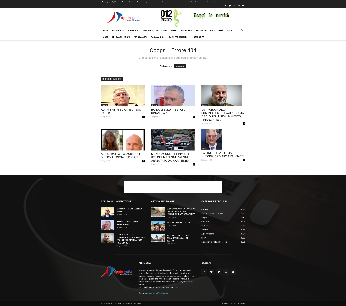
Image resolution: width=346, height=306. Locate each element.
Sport (230, 30)
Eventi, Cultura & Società (210, 30)
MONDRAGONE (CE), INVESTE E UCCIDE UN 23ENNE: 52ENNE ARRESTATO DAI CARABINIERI (171, 157)
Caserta (131, 2)
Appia (139, 2)
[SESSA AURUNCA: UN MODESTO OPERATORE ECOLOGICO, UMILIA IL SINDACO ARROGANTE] (158, 212)
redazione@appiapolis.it (159, 293)
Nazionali (161, 30)
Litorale (174, 2)
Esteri (174, 30)
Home (105, 30)
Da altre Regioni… (178, 37)
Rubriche (185, 30)
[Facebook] (225, 6)
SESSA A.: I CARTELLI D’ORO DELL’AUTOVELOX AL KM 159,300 (179, 238)
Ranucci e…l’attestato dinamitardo (168, 111)
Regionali (147, 30)
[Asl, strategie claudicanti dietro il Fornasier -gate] (123, 139)
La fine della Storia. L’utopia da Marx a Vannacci (222, 154)
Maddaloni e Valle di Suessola (190, 2)
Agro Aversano (151, 2)
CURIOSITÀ (199, 37)
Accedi (124, 2)
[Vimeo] (234, 6)
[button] (242, 30)
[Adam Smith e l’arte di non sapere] (123, 95)
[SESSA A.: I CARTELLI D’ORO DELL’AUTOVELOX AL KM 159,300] (158, 238)
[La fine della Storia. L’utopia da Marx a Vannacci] (223, 139)
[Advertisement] (173, 187)
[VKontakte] (239, 6)
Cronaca (117, 30)
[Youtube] (243, 6)
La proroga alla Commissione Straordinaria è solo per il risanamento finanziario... (222, 114)
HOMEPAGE (180, 66)
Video (105, 37)
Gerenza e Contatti (238, 303)
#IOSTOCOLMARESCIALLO (178, 222)
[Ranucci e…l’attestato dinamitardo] (173, 95)
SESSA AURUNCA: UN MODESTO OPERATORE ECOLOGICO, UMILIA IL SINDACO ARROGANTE (181, 211)
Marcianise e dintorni (211, 2)
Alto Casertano (164, 2)
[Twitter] (230, 6)
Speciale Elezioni (121, 37)
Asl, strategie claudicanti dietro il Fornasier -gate (121, 155)
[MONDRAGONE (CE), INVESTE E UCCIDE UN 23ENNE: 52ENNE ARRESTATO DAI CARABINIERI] (173, 139)
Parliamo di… (158, 37)
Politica (132, 30)
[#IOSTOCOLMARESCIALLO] (158, 226)
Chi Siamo (224, 303)
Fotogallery (140, 37)
